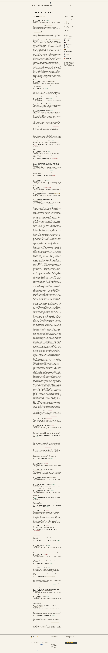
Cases (32, 5)
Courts (38, 5)
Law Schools (52, 643)
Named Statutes (53, 644)
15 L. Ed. (67, 71)
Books (51, 5)
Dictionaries (46, 5)
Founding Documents (54, 645)
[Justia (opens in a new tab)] (41, 644)
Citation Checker (53, 647)
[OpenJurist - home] (54, 3)
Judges (42, 5)
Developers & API (67, 637)
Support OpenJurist (70, 642)
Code (35, 5)
